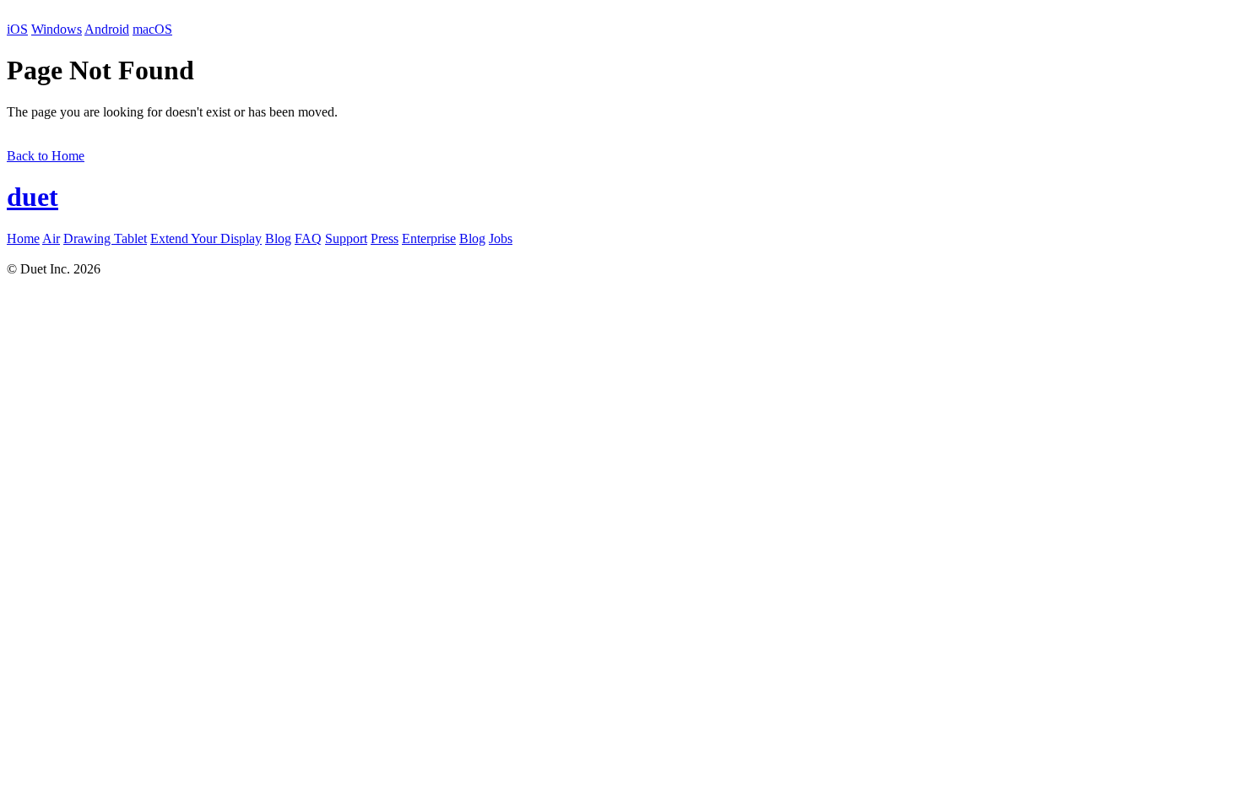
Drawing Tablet (105, 238)
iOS (17, 29)
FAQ (308, 238)
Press (384, 238)
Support (346, 238)
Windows (56, 29)
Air (51, 238)
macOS (152, 29)
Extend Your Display (206, 238)
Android (106, 29)
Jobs (500, 238)
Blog (278, 238)
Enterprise (429, 238)
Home (23, 238)
